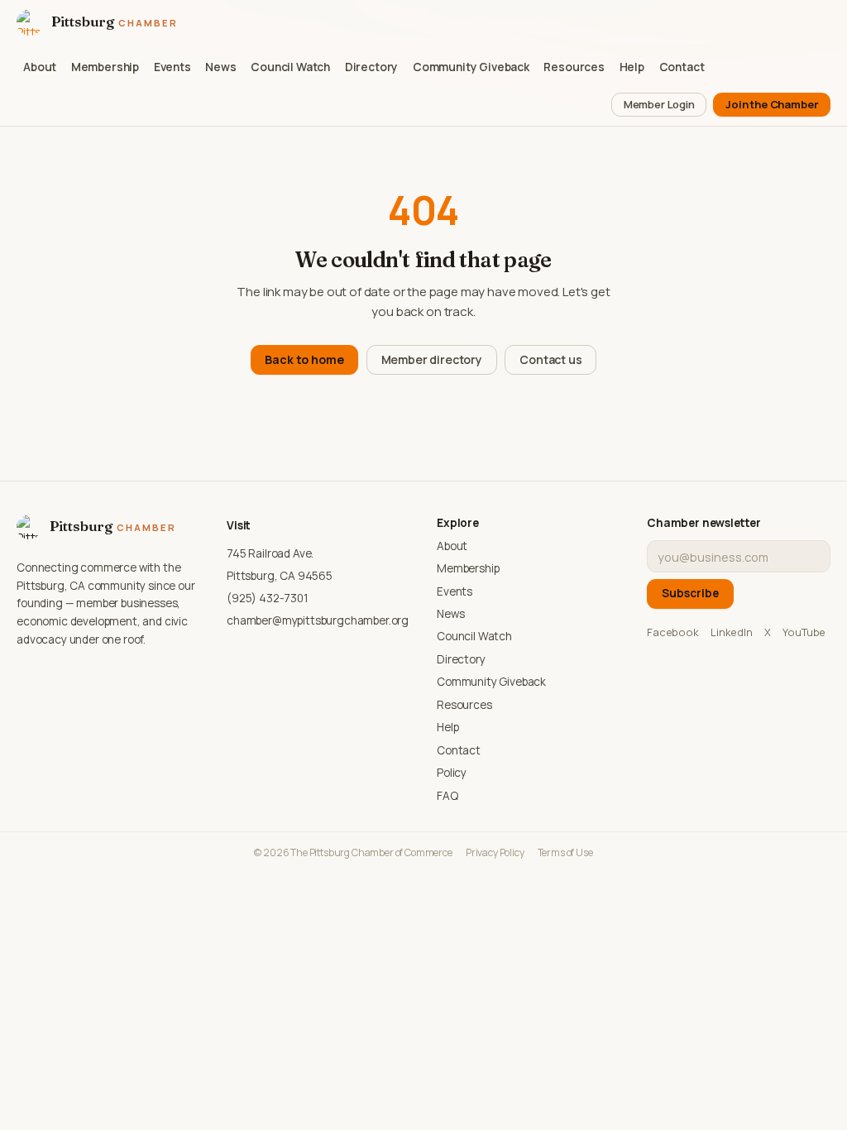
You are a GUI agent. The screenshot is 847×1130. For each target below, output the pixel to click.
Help (632, 66)
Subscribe (690, 593)
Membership (105, 66)
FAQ (447, 795)
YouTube (803, 632)
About (39, 66)
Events (172, 66)
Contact (682, 66)
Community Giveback (471, 66)
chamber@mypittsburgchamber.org (318, 620)
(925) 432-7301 (268, 598)
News (220, 66)
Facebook (673, 632)
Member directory (431, 359)
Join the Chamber (771, 104)
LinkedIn (732, 632)
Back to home (304, 359)
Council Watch (290, 66)
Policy (452, 772)
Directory (372, 66)
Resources (574, 66)
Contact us (550, 359)
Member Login (659, 104)
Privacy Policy (495, 852)
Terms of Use (565, 852)
